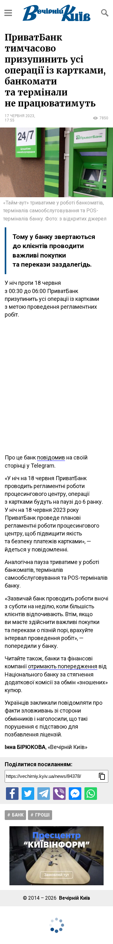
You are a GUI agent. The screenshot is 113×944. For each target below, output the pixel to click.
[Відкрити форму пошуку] (105, 13)
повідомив (51, 457)
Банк (18, 814)
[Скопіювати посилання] (102, 776)
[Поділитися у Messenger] (75, 793)
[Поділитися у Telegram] (43, 793)
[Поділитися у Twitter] (28, 793)
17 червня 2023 (19, 116)
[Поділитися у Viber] (59, 793)
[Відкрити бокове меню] (8, 13)
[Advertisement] (56, 385)
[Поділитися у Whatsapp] (90, 793)
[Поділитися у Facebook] (12, 793)
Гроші (42, 814)
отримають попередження (62, 666)
